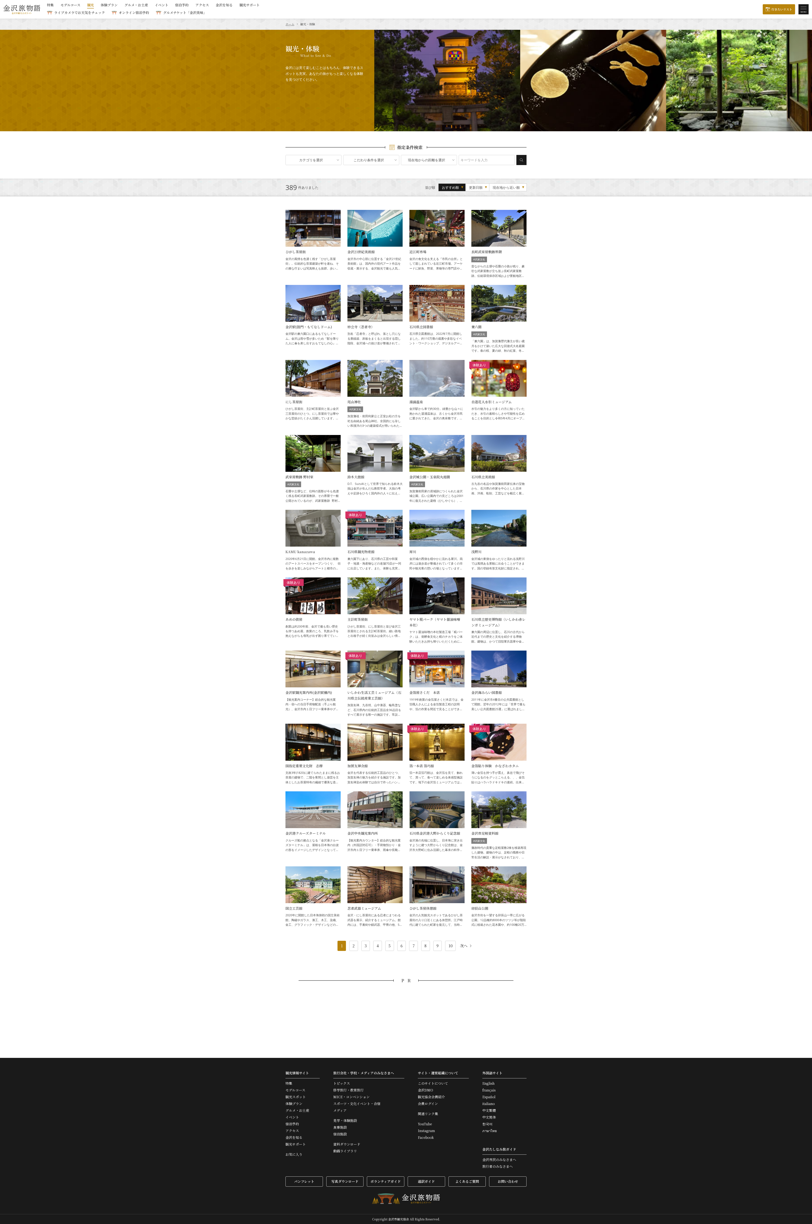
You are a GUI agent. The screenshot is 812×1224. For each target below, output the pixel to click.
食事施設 (340, 1127)
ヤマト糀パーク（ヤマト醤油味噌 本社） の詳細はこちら (437, 610)
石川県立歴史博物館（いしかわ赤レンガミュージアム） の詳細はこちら (499, 610)
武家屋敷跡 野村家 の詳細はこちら (313, 469)
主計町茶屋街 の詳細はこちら (375, 610)
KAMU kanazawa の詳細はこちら (313, 540)
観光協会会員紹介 (431, 1097)
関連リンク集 (428, 1114)
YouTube (425, 1124)
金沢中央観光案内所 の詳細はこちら (375, 825)
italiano (488, 1103)
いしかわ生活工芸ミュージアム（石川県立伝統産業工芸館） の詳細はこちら (375, 684)
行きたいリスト (781, 9)
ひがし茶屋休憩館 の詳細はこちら (437, 896)
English (488, 1083)
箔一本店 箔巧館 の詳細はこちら (437, 754)
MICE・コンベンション (351, 1097)
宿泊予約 (182, 5)
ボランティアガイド (385, 1181)
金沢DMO (425, 1090)
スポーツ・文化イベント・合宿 (356, 1103)
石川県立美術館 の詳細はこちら (499, 469)
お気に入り (293, 1154)
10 (451, 945)
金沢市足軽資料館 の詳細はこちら (499, 825)
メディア (340, 1110)
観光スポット (295, 1097)
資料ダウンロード (346, 1144)
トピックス (341, 1083)
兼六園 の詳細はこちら (499, 319)
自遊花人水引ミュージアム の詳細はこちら (499, 394)
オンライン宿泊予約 (134, 12)
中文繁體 (489, 1110)
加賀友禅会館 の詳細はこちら (375, 754)
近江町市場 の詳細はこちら (437, 244)
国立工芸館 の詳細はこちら (313, 896)
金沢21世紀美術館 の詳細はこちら (375, 244)
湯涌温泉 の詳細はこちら (437, 394)
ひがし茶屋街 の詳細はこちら (313, 244)
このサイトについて (433, 1083)
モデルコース (70, 5)
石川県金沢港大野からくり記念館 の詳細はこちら (437, 825)
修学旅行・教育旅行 (348, 1090)
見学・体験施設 (345, 1120)
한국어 (487, 1124)
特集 (50, 5)
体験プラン (109, 5)
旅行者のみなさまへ (497, 1166)
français (489, 1090)
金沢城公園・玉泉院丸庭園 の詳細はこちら (437, 469)
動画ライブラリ (345, 1151)
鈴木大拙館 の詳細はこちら (375, 469)
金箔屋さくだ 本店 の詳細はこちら (437, 684)
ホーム (289, 24)
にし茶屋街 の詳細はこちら (313, 394)
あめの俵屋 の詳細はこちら (313, 610)
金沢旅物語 (21, 9)
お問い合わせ (508, 1181)
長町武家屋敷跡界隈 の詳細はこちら (499, 244)
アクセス (202, 5)
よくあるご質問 (467, 1181)
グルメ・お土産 (136, 5)
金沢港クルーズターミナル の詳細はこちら (313, 825)
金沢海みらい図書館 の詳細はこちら (499, 684)
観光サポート (249, 5)
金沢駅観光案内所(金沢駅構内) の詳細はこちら (313, 684)
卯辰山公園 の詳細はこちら (499, 896)
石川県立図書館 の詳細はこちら (437, 319)
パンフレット (304, 1181)
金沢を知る (224, 5)
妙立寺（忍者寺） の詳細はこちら (375, 319)
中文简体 (489, 1117)
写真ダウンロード (344, 1181)
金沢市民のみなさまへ (499, 1159)
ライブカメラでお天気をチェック (79, 12)
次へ (464, 946)
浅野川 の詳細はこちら (499, 540)
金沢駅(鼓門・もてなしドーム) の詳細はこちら (313, 319)
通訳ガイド (426, 1181)
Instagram (426, 1130)
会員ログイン (428, 1103)
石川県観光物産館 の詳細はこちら (375, 540)
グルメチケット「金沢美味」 (185, 12)
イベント (161, 5)
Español (488, 1097)
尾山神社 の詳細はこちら (375, 394)
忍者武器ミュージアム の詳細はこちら (375, 896)
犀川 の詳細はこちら (437, 540)
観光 (90, 5)
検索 (521, 160)
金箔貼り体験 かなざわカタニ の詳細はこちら (499, 754)
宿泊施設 (340, 1134)
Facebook (426, 1137)
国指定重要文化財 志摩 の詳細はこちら (313, 754)
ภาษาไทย (489, 1130)
